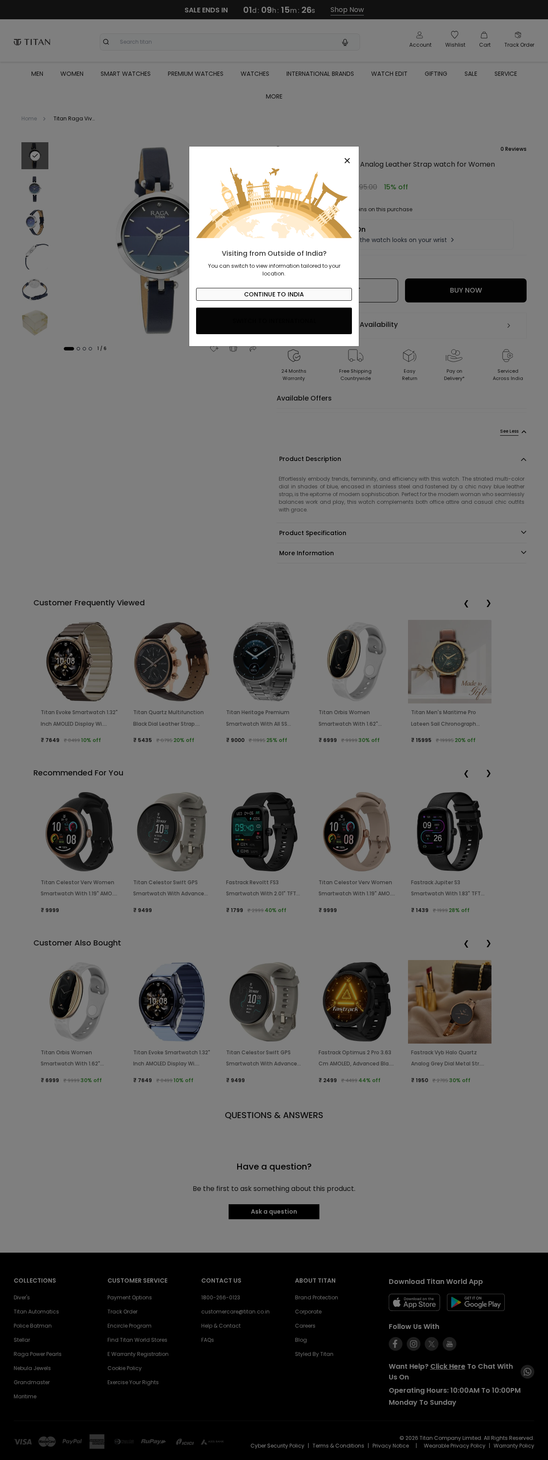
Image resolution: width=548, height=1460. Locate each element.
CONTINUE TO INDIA (274, 294)
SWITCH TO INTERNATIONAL (274, 321)
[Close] (274, 156)
